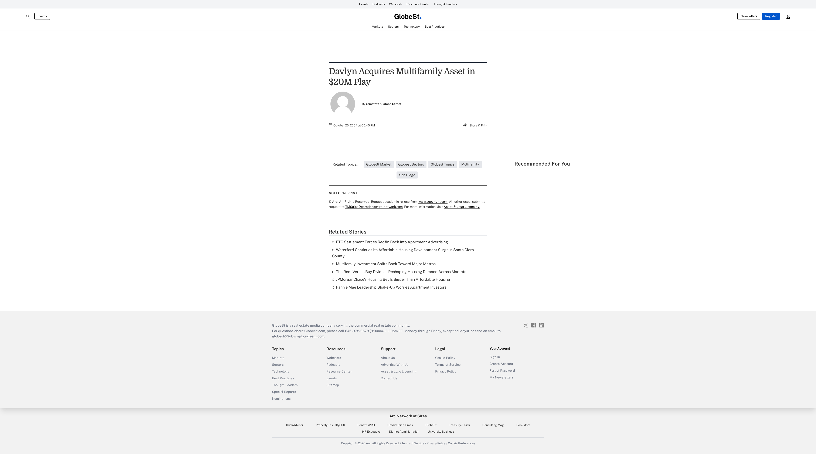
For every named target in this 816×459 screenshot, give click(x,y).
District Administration (404, 431)
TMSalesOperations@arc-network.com (374, 206)
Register (771, 16)
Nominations (281, 398)
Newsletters (749, 16)
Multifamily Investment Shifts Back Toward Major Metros (386, 264)
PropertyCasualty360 (330, 425)
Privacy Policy (445, 371)
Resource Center (418, 4)
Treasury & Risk (459, 425)
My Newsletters (502, 377)
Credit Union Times (400, 425)
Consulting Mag (493, 425)
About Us (388, 358)
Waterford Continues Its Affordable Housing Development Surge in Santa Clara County (403, 253)
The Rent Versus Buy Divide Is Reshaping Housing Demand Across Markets (401, 271)
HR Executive (371, 431)
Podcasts (379, 4)
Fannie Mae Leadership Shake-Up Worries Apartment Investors (391, 287)
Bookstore (523, 425)
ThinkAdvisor (294, 425)
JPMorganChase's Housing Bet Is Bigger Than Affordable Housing (393, 279)
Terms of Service (448, 364)
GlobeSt (430, 425)
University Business (441, 431)
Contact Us (389, 378)
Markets (278, 358)
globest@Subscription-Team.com (298, 336)
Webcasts (395, 4)
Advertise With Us (394, 364)
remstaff (372, 104)
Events (363, 4)
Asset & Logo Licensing (398, 371)
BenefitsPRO (366, 425)
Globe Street (392, 104)
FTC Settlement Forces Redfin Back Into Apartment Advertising (392, 242)
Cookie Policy (445, 358)
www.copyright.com (433, 201)
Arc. (368, 443)
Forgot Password (502, 370)
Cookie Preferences (461, 443)
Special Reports (284, 392)
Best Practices (283, 378)
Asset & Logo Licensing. (462, 206)
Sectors (278, 364)
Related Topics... (346, 164)
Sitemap (332, 385)
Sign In (495, 357)
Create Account (501, 364)
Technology (280, 371)
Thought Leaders (445, 4)
